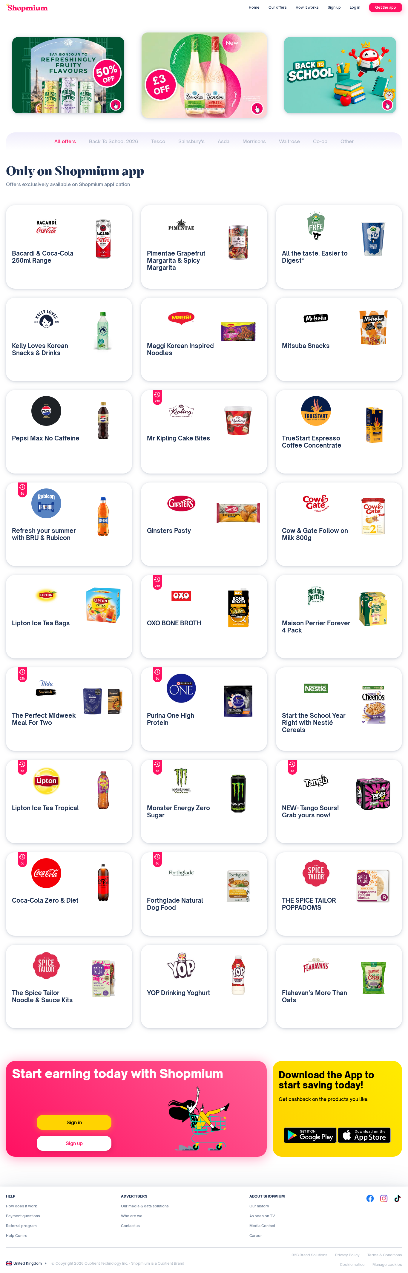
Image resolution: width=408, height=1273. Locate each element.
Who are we (131, 1216)
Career (255, 1235)
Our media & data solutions (145, 1206)
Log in (355, 7)
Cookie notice (352, 1264)
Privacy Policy (347, 1255)
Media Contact (262, 1225)
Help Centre (16, 1235)
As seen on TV (262, 1216)
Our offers (278, 7)
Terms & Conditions (384, 1255)
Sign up (334, 7)
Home (254, 7)
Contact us (130, 1225)
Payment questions (23, 1216)
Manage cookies (387, 1264)
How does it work (21, 1206)
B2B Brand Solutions (309, 1255)
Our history (259, 1206)
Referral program (21, 1225)
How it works (307, 7)
